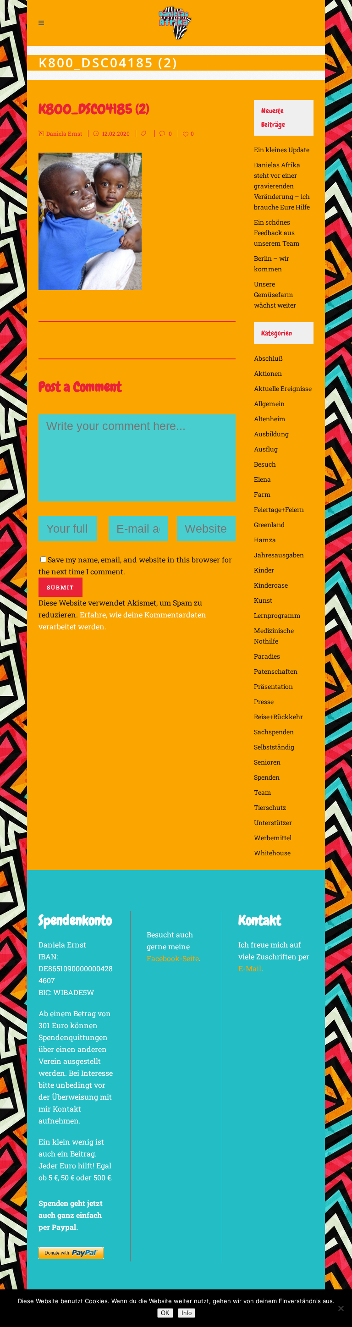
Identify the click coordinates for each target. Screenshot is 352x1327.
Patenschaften (275, 671)
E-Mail (249, 968)
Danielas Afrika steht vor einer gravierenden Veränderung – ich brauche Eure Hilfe (282, 185)
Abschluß (268, 358)
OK (165, 1313)
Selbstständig (274, 747)
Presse (264, 701)
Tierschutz (270, 807)
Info (187, 1313)
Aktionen (268, 373)
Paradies (267, 656)
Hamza (265, 539)
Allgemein (269, 403)
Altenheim (270, 418)
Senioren (267, 762)
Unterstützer (273, 822)
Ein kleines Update (281, 149)
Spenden (267, 777)
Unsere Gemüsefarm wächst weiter (275, 294)
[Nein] (340, 1308)
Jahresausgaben (279, 555)
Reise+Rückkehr (278, 716)
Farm (262, 494)
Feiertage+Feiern (279, 509)
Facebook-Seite (173, 958)
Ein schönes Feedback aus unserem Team (277, 233)
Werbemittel (273, 837)
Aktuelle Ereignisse (283, 388)
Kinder (264, 570)
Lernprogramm (277, 615)
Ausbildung (271, 433)
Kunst (263, 600)
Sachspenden (274, 731)
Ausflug (266, 449)
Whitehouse (272, 852)
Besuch (265, 464)
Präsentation (273, 686)
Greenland (269, 524)
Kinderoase (271, 585)
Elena (262, 479)
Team (262, 792)
